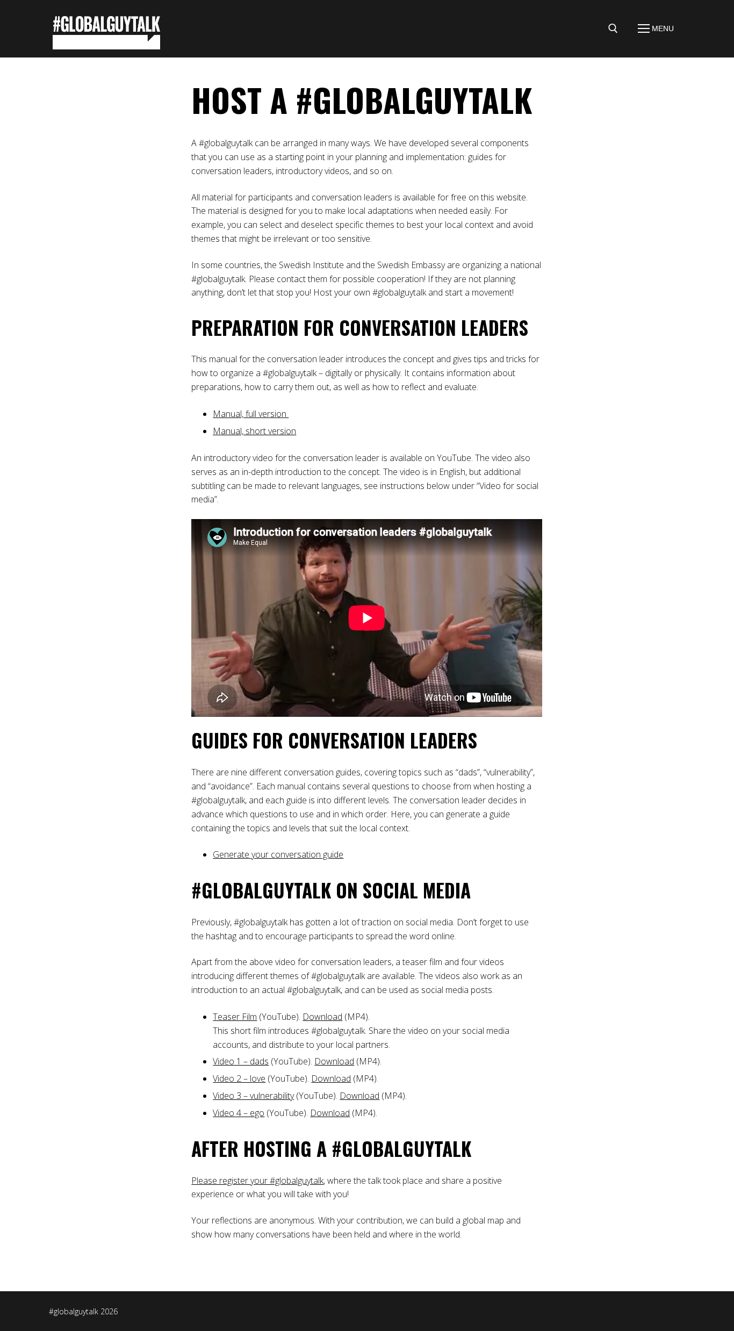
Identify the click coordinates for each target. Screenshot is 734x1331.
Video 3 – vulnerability (253, 1096)
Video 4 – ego (238, 1113)
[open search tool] (613, 28)
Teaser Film (235, 1017)
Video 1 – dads (241, 1061)
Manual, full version (251, 414)
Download (322, 1017)
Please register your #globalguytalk (257, 1180)
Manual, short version (254, 431)
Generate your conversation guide (278, 854)
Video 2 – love (239, 1078)
